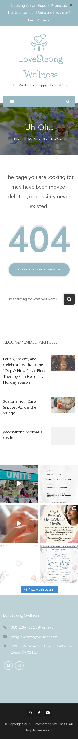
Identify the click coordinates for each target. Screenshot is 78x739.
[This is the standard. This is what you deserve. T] (59, 484)
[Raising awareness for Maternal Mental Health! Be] (59, 524)
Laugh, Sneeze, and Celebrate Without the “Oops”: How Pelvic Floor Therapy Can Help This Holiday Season (24, 370)
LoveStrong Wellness (50, 724)
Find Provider (39, 20)
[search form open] (68, 101)
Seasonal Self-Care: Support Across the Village (20, 407)
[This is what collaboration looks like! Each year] (19, 564)
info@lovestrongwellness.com (34, 637)
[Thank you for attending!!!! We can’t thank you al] (59, 564)
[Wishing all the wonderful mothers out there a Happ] (19, 524)
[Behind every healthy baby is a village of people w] (19, 484)
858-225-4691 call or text (32, 627)
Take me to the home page (39, 269)
